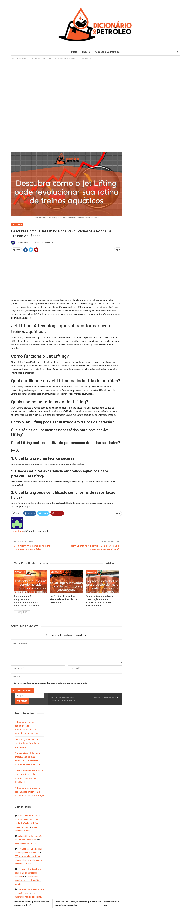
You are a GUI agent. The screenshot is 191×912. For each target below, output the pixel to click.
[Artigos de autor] (17, 523)
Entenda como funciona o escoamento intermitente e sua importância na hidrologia (29, 792)
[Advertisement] (95, 82)
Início (74, 52)
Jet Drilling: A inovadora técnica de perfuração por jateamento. (27, 743)
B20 (116, 698)
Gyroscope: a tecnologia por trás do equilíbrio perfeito (28, 880)
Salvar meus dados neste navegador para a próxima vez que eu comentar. (51, 683)
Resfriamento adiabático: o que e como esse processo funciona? (28, 873)
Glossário (17, 224)
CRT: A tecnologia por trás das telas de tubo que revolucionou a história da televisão (28, 860)
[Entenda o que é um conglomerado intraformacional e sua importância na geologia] (30, 581)
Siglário (86, 52)
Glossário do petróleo (107, 52)
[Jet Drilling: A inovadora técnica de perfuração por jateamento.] (66, 581)
